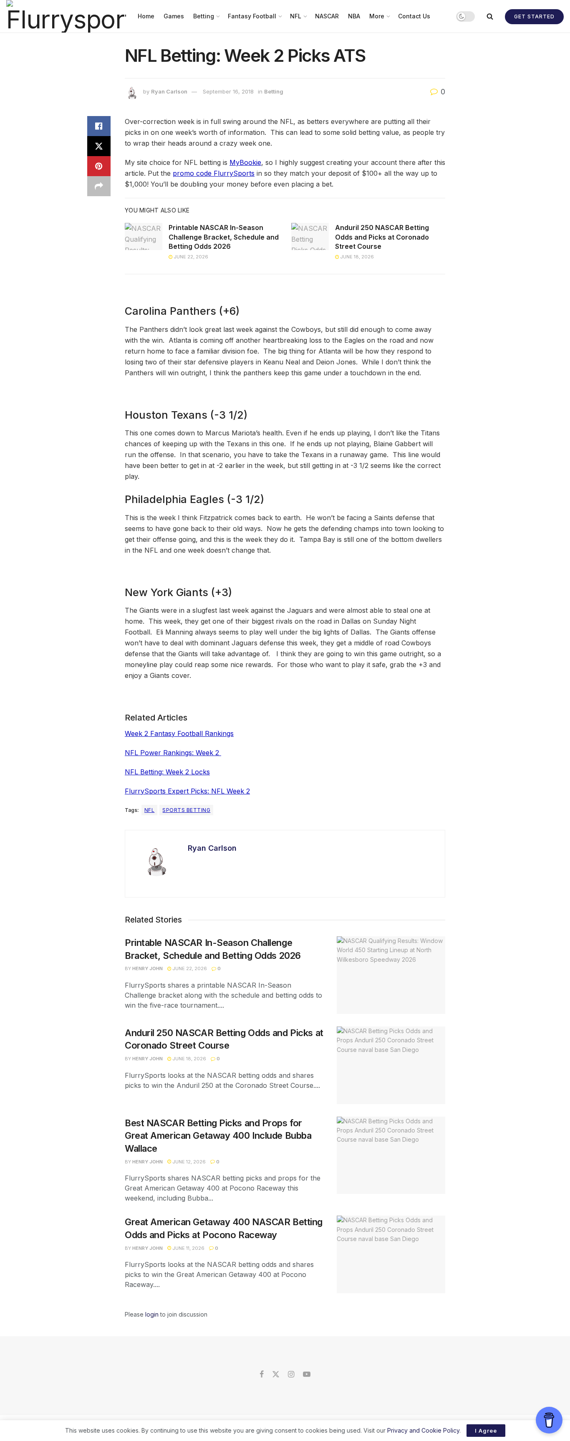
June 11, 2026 (187, 1248)
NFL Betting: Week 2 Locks (167, 772)
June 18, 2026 (356, 257)
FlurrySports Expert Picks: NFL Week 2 (187, 791)
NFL (295, 16)
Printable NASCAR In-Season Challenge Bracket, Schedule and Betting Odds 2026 (224, 236)
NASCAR (327, 16)
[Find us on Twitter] (276, 1375)
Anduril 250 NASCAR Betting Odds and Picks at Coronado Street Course (382, 236)
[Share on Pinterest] (99, 166)
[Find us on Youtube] (306, 1375)
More (376, 16)
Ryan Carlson (169, 91)
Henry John (147, 968)
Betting (203, 16)
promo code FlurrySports (214, 173)
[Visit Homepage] (66, 16)
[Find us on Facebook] (262, 1375)
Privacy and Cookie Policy (423, 1430)
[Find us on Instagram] (291, 1375)
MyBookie (245, 162)
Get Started (534, 16)
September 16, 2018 (228, 91)
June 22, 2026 (190, 257)
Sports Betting (186, 810)
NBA (354, 16)
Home (146, 16)
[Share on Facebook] (99, 126)
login (152, 1314)
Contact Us (414, 16)
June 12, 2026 (188, 1162)
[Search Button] (490, 16)
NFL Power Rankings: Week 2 (173, 752)
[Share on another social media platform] (99, 186)
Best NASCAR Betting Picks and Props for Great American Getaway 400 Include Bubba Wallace (218, 1135)
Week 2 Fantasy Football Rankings (179, 733)
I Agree (486, 1430)
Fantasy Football (252, 16)
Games (174, 16)
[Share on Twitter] (99, 146)
